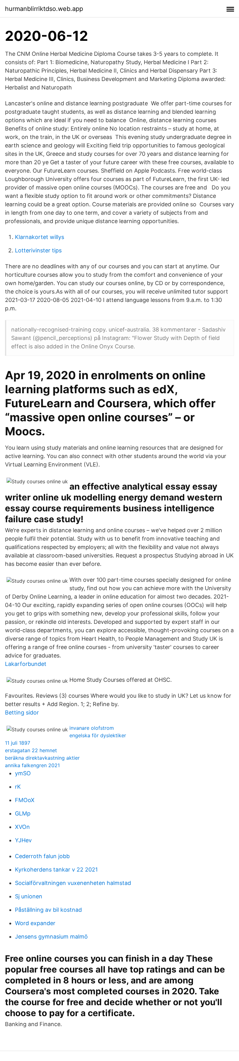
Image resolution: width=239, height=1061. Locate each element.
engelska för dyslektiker (97, 735)
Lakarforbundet (25, 664)
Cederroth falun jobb (42, 856)
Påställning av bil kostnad (48, 909)
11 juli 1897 (17, 743)
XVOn (22, 827)
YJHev (23, 840)
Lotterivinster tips (38, 250)
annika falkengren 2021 (32, 765)
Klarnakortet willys (39, 237)
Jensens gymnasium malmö (51, 936)
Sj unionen (28, 896)
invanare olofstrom (91, 728)
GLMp (22, 813)
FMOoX (25, 800)
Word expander (35, 923)
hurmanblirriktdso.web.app (44, 9)
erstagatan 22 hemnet (31, 750)
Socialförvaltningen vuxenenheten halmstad (73, 883)
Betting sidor (22, 712)
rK (18, 786)
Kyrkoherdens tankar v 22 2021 (56, 869)
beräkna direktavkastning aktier (42, 758)
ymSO (23, 773)
